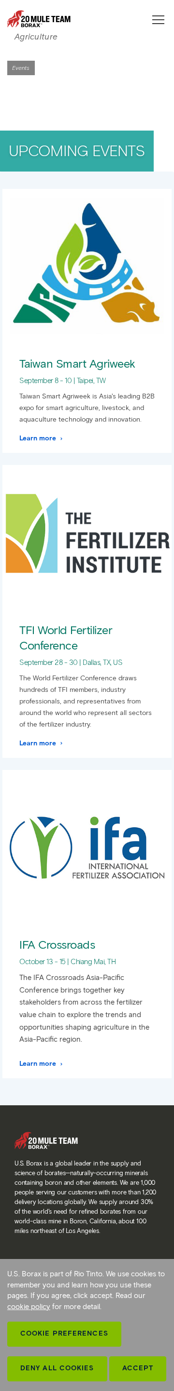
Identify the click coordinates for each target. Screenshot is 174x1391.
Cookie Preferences (64, 1333)
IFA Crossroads (57, 945)
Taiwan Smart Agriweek (77, 364)
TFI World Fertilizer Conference (65, 637)
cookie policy (28, 1306)
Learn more (38, 438)
